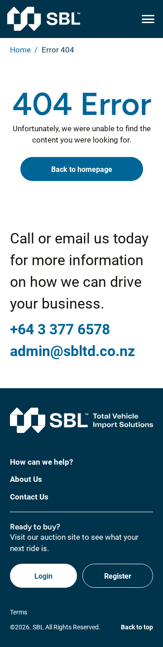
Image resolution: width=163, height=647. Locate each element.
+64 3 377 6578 (60, 328)
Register (117, 575)
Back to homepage (81, 169)
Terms (18, 612)
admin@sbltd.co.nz (72, 350)
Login (43, 575)
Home (20, 49)
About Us (26, 479)
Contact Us (29, 496)
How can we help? (41, 462)
